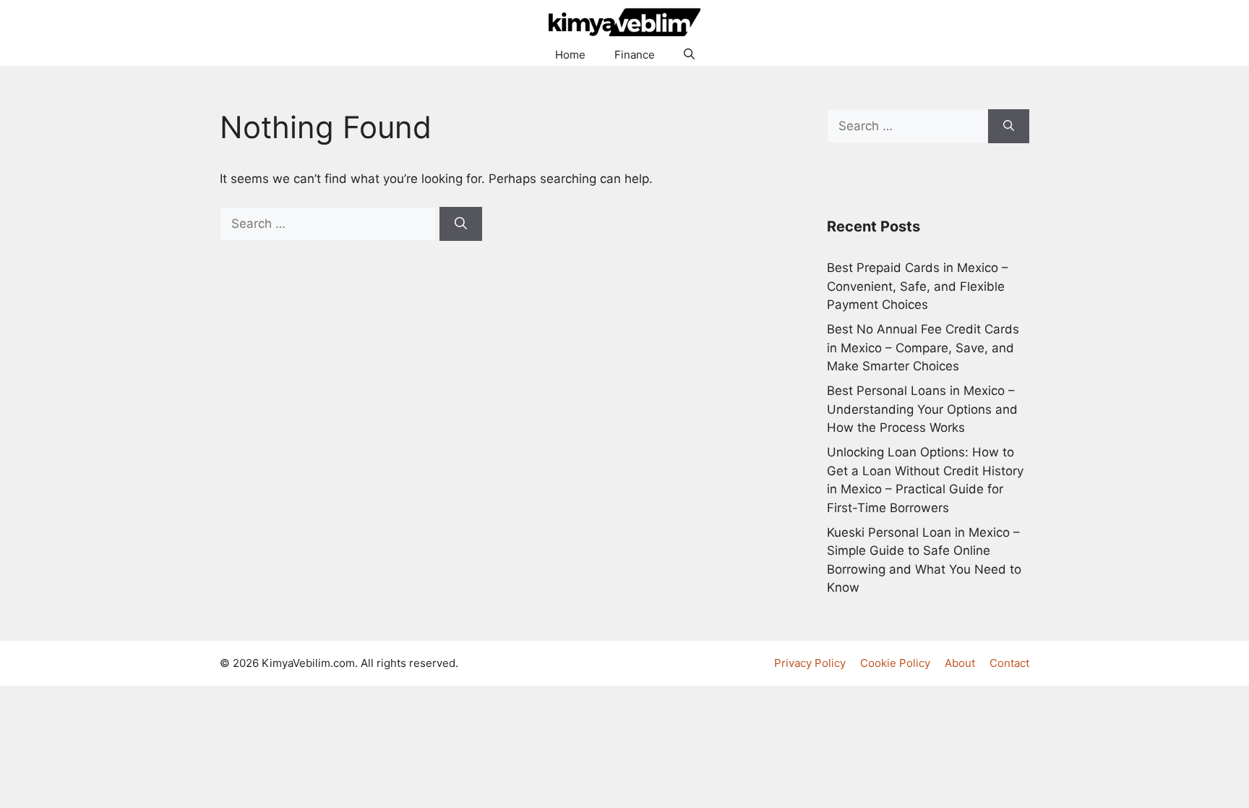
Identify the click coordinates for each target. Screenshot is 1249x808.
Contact (1009, 663)
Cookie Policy (895, 663)
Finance (634, 54)
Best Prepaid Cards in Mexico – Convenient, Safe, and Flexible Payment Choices (917, 286)
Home (570, 54)
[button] (689, 55)
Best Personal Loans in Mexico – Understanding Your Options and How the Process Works (922, 409)
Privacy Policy (810, 663)
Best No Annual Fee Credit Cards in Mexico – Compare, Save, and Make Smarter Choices (923, 347)
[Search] (460, 224)
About (960, 663)
